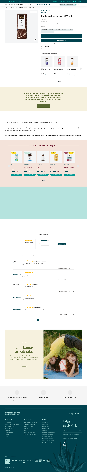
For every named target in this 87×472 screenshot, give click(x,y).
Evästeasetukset (45, 428)
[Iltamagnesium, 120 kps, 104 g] (43, 157)
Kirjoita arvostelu (62, 244)
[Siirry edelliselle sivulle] (35, 320)
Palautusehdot (45, 424)
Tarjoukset (30, 4)
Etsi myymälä (55, 1)
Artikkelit (69, 1)
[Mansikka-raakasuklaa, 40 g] (59, 61)
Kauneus (11, 4)
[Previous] (42, 69)
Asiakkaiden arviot (28, 428)
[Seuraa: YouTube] (78, 414)
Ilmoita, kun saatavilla (61, 40)
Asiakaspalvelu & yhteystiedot (30, 422)
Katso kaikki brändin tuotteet (43, 105)
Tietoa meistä (8, 422)
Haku (25, 430)
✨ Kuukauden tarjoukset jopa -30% (13, 1)
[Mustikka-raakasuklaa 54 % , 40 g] (46, 61)
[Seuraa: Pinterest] (75, 414)
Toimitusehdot (45, 422)
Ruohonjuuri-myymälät (9, 426)
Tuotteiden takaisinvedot (47, 442)
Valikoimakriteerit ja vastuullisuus (12, 424)
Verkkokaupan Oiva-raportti (48, 440)
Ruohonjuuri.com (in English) (30, 434)
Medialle (7, 436)
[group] (47, 66)
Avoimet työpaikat (8, 428)
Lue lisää (43, 26)
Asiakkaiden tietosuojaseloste (48, 432)
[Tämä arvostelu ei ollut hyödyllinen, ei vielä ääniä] (73, 268)
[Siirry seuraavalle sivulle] (52, 320)
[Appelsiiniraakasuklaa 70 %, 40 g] (72, 61)
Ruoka (21, 4)
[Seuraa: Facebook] (66, 414)
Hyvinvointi (16, 4)
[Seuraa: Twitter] (69, 414)
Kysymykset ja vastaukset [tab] (27, 229)
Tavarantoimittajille (9, 432)
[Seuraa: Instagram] (72, 414)
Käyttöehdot (44, 430)
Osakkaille (7, 434)
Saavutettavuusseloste (47, 436)
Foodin (43, 12)
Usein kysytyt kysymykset (29, 424)
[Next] (81, 69)
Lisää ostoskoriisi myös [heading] (49, 53)
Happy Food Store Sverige (29, 432)
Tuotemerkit (62, 1)
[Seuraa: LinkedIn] (81, 414)
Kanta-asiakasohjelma (77, 1)
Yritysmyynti (7, 430)
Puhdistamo (26, 164)
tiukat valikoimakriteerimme (21, 400)
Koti (25, 4)
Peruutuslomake (45, 426)
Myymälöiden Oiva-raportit (47, 438)
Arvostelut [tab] (15, 229)
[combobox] (67, 4)
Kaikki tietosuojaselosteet (47, 434)
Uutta (6, 4)
